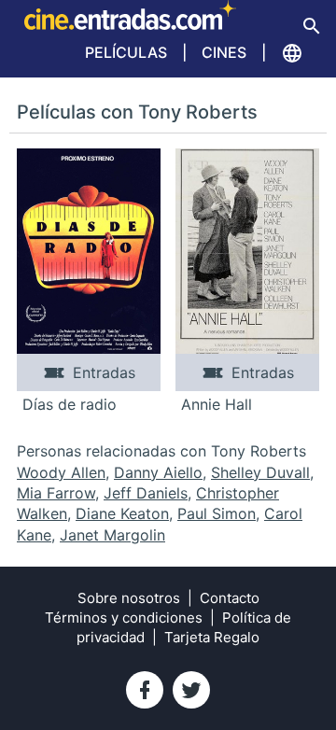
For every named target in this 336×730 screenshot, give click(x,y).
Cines (224, 52)
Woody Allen (61, 472)
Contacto (229, 598)
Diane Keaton (122, 513)
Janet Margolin (112, 535)
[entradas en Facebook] (144, 690)
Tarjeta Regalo (211, 637)
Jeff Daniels (146, 493)
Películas (126, 52)
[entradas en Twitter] (191, 690)
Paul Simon (216, 513)
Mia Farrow (56, 493)
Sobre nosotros (128, 598)
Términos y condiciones (124, 617)
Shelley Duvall (260, 472)
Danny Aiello (158, 472)
